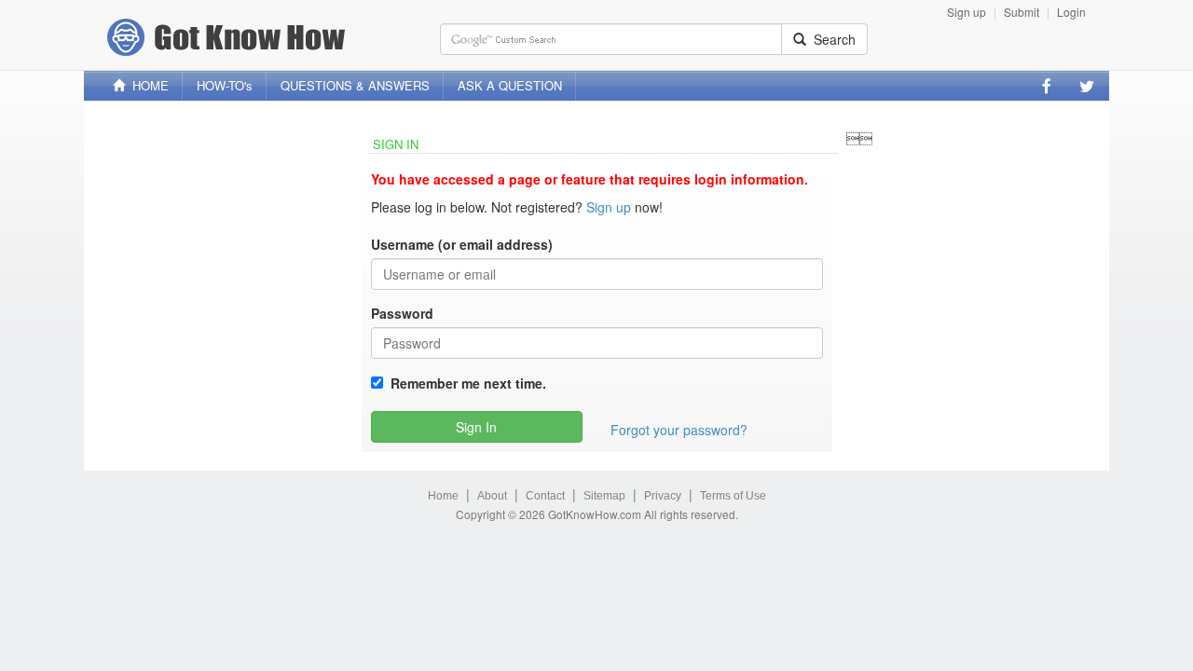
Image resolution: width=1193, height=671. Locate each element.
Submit (1021, 12)
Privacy (662, 495)
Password (402, 313)
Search (831, 39)
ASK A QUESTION (510, 85)
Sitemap (604, 495)
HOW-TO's (225, 85)
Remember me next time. (464, 383)
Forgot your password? (678, 429)
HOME (147, 85)
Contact (545, 495)
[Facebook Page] (1046, 86)
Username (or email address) (462, 244)
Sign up (966, 12)
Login (1071, 12)
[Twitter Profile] (1086, 86)
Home (443, 495)
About (492, 495)
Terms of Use (733, 495)
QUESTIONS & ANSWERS (355, 85)
